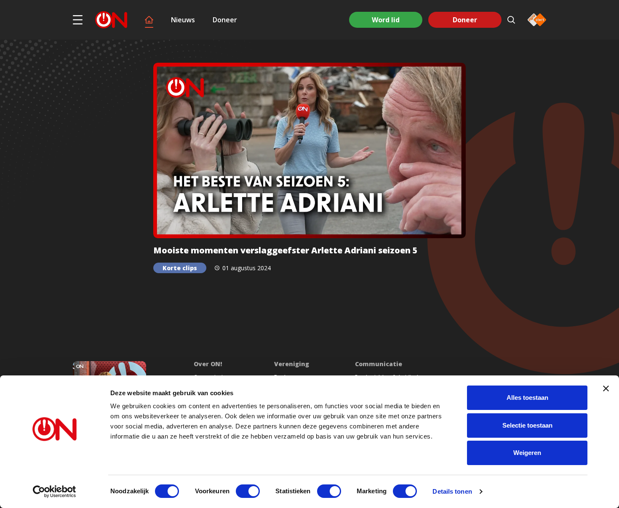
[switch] (248, 491)
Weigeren (527, 452)
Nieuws (183, 19)
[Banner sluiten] (606, 388)
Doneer (225, 19)
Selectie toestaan (527, 425)
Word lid (386, 19)
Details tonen (452, 491)
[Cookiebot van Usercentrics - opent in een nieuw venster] (54, 491)
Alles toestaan (527, 397)
